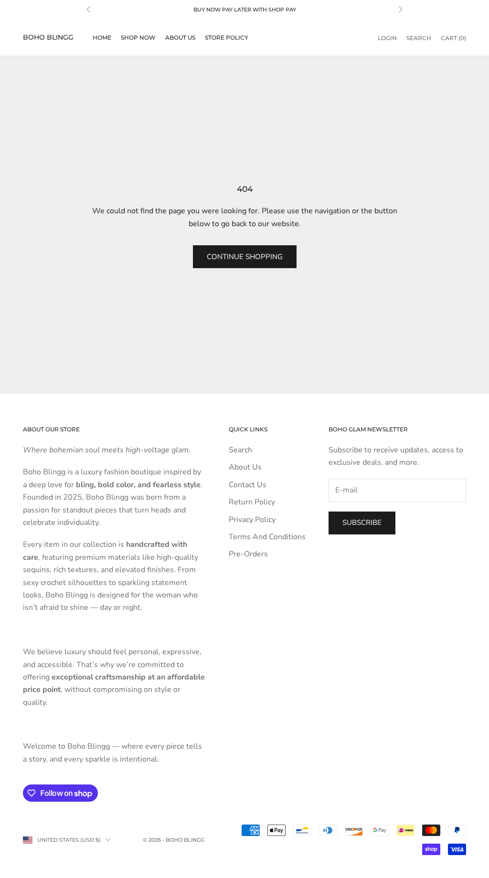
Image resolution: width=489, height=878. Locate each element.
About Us (180, 37)
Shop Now (138, 37)
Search (240, 450)
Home (102, 37)
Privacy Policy (252, 519)
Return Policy (252, 502)
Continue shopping (245, 256)
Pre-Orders (248, 554)
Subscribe (362, 522)
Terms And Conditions (267, 537)
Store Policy (226, 37)
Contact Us (247, 485)
